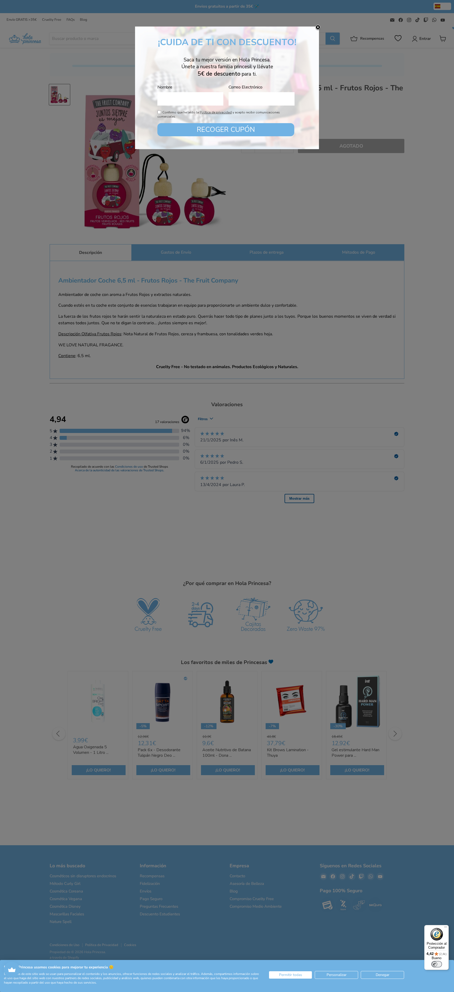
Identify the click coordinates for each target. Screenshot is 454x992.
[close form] (318, 27)
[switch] (436, 964)
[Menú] (445, 928)
